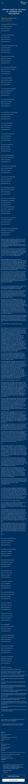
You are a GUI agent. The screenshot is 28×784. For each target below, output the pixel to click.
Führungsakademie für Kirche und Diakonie (9, 737)
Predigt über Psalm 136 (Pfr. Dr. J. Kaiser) (12, 724)
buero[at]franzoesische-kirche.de (7, 758)
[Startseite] (23, 2)
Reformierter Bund (4, 748)
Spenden (2, 761)
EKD (2, 742)
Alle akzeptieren (13, 780)
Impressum (5, 772)
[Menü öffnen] (2, 2)
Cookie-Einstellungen (13, 776)
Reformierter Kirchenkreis (5, 747)
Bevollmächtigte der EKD (5, 744)
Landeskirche (3, 745)
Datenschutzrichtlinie (7, 770)
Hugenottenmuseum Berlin (6, 734)
